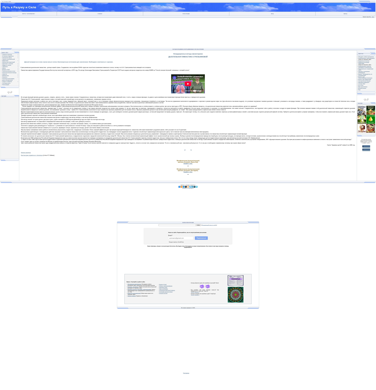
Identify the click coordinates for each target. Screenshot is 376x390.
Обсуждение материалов (134, 284)
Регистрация (186, 13)
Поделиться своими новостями (363, 63)
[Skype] (196, 187)
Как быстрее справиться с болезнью (32, 155)
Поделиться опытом (363, 61)
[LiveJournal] (194, 187)
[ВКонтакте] (179, 187)
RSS (373, 16)
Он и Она (360, 85)
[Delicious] (190, 187)
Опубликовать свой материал (366, 58)
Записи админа (132, 296)
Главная (100, 13)
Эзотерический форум (364, 81)
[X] (186, 187)
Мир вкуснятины (362, 86)
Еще (359, 89)
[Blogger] (188, 187)
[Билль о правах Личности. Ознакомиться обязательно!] (235, 285)
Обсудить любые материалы (366, 56)
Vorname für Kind (163, 293)
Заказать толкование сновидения (364, 72)
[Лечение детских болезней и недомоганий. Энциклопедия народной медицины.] (361, 123)
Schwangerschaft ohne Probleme (167, 290)
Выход (345, 13)
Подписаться (201, 238)
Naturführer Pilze (163, 287)
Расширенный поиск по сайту (209, 225)
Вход (272, 13)
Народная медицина (363, 82)
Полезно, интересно (133, 286)
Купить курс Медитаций (364, 79)
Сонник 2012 (361, 83)
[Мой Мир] (184, 187)
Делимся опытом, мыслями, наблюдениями (139, 289)
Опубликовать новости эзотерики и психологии (364, 67)
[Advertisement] (187, 33)
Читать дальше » (195, 292)
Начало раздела (26, 152)
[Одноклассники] (181, 187)
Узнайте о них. (188, 163)
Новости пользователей (134, 293)
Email (170, 235)
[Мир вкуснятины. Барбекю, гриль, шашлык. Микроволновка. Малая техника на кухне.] (370, 132)
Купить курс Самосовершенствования (365, 77)
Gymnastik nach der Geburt (166, 291)
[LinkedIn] (192, 187)
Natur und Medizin (163, 288)
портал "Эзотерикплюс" (28, 13)
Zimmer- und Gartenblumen (165, 286)
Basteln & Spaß (163, 284)
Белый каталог (362, 88)
